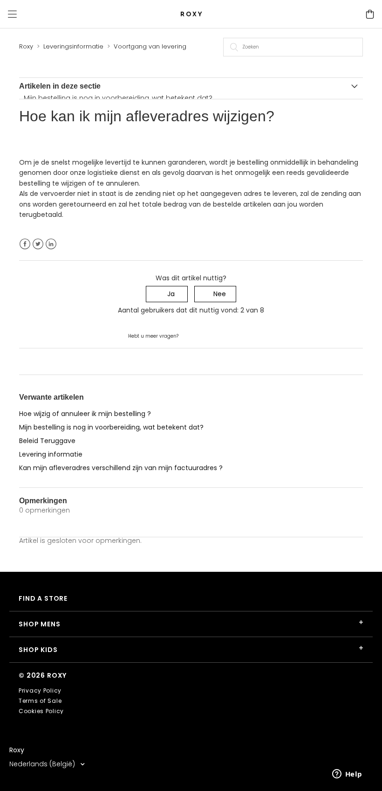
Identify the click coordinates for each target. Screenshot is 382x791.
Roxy (26, 46)
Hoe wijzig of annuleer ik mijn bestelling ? (85, 413)
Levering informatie (50, 454)
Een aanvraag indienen (217, 335)
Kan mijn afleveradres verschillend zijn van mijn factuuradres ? (121, 467)
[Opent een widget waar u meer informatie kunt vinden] (347, 774)
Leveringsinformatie (73, 46)
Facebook (25, 244)
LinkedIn (51, 244)
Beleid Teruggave (47, 440)
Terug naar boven (48, 361)
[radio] (167, 294)
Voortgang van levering (150, 46)
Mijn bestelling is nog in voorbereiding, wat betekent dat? (118, 98)
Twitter (38, 244)
